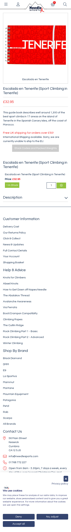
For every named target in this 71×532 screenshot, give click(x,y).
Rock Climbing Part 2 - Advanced (23, 337)
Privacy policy (60, 483)
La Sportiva (10, 376)
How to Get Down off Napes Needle (25, 289)
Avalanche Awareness (17, 301)
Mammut (8, 382)
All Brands (9, 423)
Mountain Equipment (15, 394)
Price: (8, 179)
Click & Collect (11, 238)
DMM (6, 364)
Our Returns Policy (14, 232)
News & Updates (13, 244)
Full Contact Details (15, 250)
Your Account (11, 256)
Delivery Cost (11, 226)
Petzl (6, 406)
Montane (8, 388)
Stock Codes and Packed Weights (35, 148)
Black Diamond (12, 358)
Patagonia (9, 400)
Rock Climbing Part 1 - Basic (20, 331)
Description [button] (12, 197)
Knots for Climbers (14, 277)
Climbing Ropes (12, 319)
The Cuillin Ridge (13, 325)
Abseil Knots (10, 283)
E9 (4, 370)
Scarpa (7, 418)
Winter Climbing (13, 343)
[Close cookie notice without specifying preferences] (66, 479)
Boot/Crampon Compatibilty (20, 313)
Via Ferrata (10, 307)
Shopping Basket (13, 262)
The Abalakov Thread (16, 295)
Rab (5, 412)
